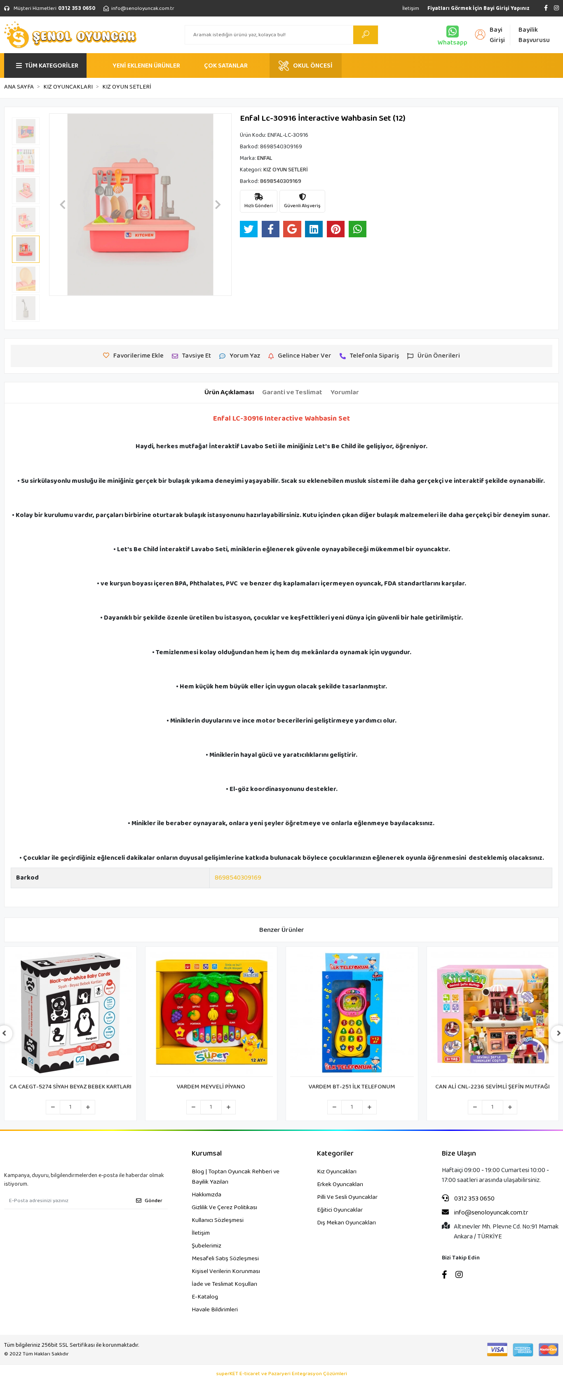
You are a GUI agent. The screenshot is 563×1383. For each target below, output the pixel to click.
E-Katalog (205, 1297)
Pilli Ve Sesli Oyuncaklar (347, 1197)
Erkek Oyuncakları (340, 1184)
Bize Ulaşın (459, 1153)
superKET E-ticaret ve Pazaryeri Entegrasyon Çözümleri (281, 1374)
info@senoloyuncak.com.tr (490, 1213)
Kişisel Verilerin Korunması (226, 1271)
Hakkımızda (206, 1195)
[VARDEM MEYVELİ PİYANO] (211, 1014)
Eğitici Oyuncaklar (340, 1210)
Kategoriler (335, 1153)
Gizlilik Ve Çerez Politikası (224, 1207)
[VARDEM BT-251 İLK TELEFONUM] (352, 1014)
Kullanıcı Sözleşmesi (218, 1220)
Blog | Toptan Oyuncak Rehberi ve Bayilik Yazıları (235, 1177)
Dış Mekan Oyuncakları (346, 1223)
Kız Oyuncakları (337, 1172)
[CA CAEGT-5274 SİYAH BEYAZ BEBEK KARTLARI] (70, 1014)
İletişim (410, 8)
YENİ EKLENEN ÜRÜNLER (146, 66)
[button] (62, 204)
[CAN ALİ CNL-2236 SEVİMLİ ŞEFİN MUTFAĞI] (493, 1014)
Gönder (153, 1200)
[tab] (229, 392)
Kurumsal (207, 1153)
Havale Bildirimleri (215, 1310)
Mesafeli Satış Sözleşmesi (225, 1259)
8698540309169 (238, 878)
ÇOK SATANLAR (226, 66)
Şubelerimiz (206, 1246)
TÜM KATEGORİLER (51, 66)
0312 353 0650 (474, 1199)
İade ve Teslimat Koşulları (224, 1284)
